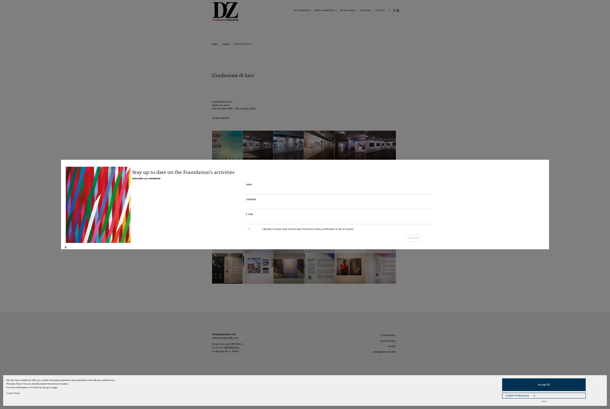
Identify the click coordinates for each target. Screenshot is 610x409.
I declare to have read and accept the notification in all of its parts (308, 229)
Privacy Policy (314, 229)
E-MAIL (249, 214)
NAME (249, 184)
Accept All (544, 384)
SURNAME (251, 199)
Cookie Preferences (517, 395)
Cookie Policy (13, 393)
